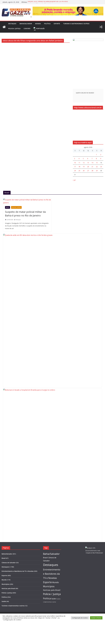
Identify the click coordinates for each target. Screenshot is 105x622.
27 (88, 171)
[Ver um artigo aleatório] (100, 26)
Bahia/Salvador (26, 24)
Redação (18, 220)
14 (92, 163)
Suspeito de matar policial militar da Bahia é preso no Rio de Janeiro (25, 213)
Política (47, 24)
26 (83, 171)
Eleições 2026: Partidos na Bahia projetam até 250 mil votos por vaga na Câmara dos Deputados (48, 3)
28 (92, 171)
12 (83, 163)
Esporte (57, 24)
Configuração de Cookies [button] (80, 618)
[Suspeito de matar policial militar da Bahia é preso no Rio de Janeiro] (27, 201)
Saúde (4, 601)
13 (88, 163)
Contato (27, 28)
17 (75, 167)
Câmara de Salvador (9, 563)
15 (97, 163)
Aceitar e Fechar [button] (96, 618)
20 (88, 167)
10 (75, 163)
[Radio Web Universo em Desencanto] (88, 40)
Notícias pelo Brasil (8, 588)
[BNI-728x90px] (68, 8)
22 (97, 167)
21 (92, 167)
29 (97, 171)
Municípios (5, 584)
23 (101, 167)
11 (79, 163)
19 (83, 167)
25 (79, 171)
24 (75, 171)
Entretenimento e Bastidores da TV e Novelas (18, 571)
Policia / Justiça (14, 28)
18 (79, 167)
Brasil (7, 207)
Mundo (38, 24)
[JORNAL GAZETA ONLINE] (4, 26)
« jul (74, 180)
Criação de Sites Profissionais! (94, 553)
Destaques (12, 24)
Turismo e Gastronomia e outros (76, 24)
